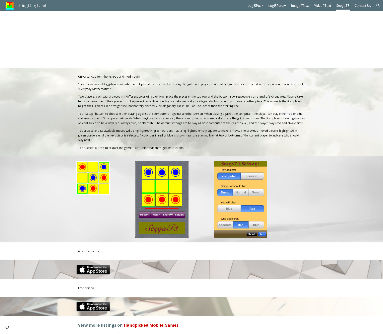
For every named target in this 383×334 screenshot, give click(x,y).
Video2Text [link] (322, 5)
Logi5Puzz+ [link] (277, 5)
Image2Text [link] (300, 5)
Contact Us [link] (363, 5)
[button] (378, 5)
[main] (191, 39)
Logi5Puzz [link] (255, 5)
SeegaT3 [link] (342, 5)
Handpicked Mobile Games (151, 325)
